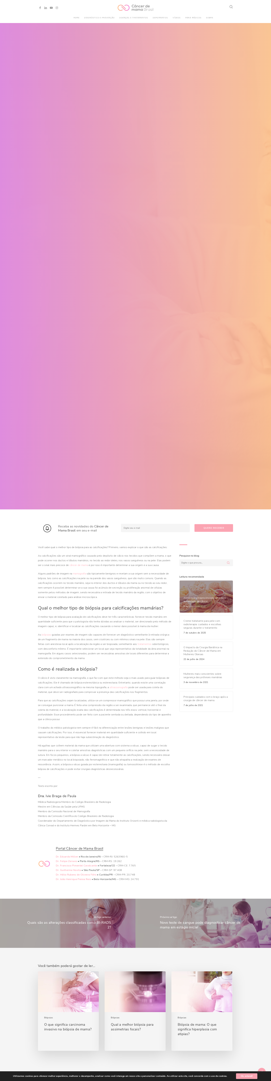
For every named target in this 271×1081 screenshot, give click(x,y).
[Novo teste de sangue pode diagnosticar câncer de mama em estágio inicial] (203, 923)
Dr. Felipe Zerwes (66, 861)
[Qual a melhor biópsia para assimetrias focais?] (135, 1011)
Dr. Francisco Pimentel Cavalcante (76, 865)
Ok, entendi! (247, 1076)
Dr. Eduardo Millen (67, 856)
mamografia (79, 573)
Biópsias (48, 1017)
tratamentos (144, 644)
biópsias (46, 634)
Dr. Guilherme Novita (68, 870)
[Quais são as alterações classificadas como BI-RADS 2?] (68, 923)
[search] (231, 6)
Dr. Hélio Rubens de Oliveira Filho (76, 874)
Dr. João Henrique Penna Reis (73, 879)
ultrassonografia (119, 687)
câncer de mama (78, 565)
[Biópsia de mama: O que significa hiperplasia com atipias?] (201, 1011)
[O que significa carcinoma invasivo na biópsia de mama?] (68, 1011)
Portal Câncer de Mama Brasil (79, 848)
